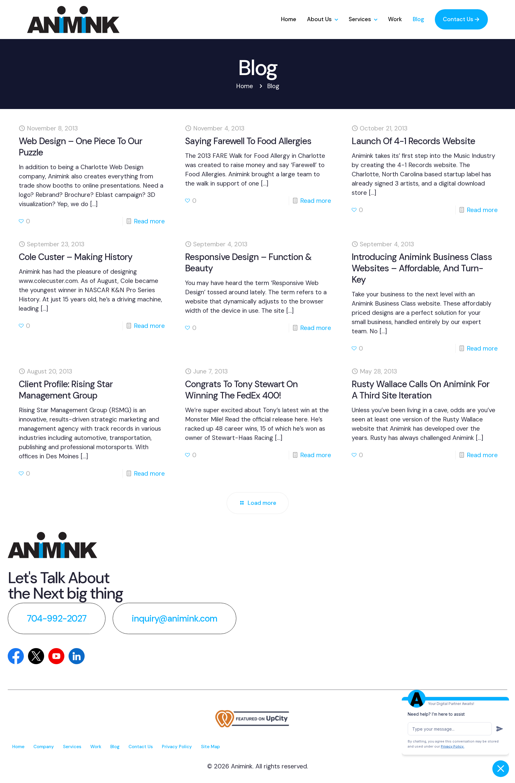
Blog (115, 747)
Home (244, 86)
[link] (52, 545)
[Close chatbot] (500, 768)
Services (72, 747)
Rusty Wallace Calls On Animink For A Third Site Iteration (420, 389)
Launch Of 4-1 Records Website (413, 141)
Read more (149, 221)
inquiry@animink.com (174, 618)
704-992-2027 (56, 618)
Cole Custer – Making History (75, 257)
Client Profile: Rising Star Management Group (66, 389)
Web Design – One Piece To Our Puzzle (80, 146)
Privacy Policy (177, 747)
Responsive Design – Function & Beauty (248, 262)
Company (43, 747)
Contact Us (140, 747)
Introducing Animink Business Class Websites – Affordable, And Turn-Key (422, 268)
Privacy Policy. (452, 746)
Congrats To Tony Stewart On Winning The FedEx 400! (241, 389)
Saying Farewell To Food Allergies (248, 141)
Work (95, 747)
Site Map (210, 747)
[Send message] (499, 729)
